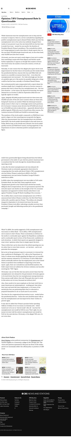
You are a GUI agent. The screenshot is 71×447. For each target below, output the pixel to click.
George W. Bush (25, 377)
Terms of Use (61, 406)
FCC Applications (48, 407)
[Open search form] (68, 8)
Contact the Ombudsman (6, 426)
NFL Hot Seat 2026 (4, 404)
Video (28, 12)
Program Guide (32, 402)
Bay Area (4, 12)
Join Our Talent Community (3, 419)
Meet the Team (32, 400)
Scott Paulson (5, 340)
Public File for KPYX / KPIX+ (49, 402)
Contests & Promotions (34, 404)
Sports (23, 12)
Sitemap (31, 410)
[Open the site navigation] (11, 8)
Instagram (17, 404)
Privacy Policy (61, 400)
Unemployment (15, 377)
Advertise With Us (33, 406)
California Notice (62, 402)
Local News (4, 16)
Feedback (2, 424)
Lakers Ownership (4, 406)
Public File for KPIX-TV (49, 400)
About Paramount (4, 415)
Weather (17, 12)
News (11, 12)
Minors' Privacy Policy (63, 408)
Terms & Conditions (33, 408)
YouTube (17, 400)
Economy (6, 377)
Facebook (17, 402)
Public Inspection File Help (49, 405)
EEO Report (46, 409)
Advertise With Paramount (6, 417)
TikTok (16, 406)
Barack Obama (35, 377)
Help (1, 422)
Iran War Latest (3, 402)
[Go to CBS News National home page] (31, 8)
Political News (3, 400)
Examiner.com (35, 340)
